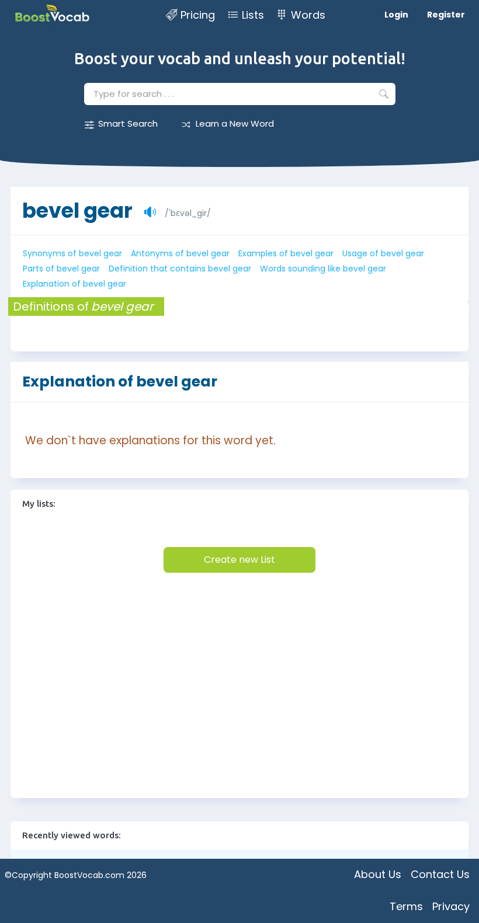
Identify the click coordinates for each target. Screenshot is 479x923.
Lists (253, 15)
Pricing (198, 15)
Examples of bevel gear (286, 253)
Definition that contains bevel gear (180, 268)
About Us (377, 874)
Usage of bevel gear (383, 253)
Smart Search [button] (128, 123)
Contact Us (440, 874)
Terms (406, 906)
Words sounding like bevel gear (323, 268)
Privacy (451, 906)
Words (308, 15)
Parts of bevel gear (61, 268)
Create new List (239, 559)
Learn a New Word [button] (235, 123)
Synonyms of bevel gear (72, 253)
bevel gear (77, 210)
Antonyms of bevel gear (180, 253)
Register (446, 14)
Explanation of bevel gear (74, 284)
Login (396, 14)
